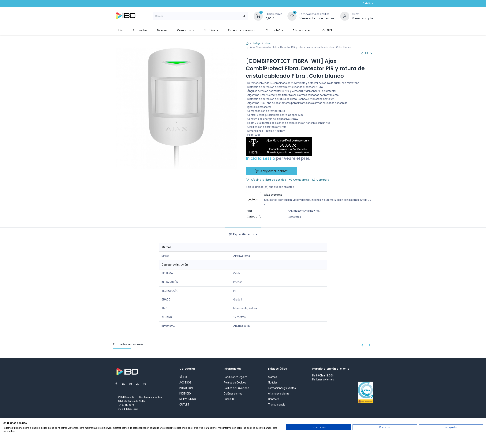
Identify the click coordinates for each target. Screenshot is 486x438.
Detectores (294, 216)
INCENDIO (185, 393)
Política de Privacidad (236, 388)
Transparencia (276, 404)
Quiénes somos (233, 393)
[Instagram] (130, 384)
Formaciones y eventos (282, 388)
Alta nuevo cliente (279, 393)
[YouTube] (137, 384)
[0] (258, 15)
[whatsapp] (144, 384)
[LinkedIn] (123, 384)
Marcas (272, 377)
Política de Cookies (235, 382)
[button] (362, 345)
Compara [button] (322, 180)
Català (367, 3)
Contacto (273, 399)
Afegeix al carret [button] (273, 171)
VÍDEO (183, 377)
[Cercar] (244, 16)
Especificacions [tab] (244, 234)
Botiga (256, 43)
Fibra (268, 43)
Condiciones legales (235, 377)
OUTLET (184, 404)
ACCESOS (185, 382)
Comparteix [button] (301, 180)
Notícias (273, 382)
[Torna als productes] (366, 53)
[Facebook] (116, 384)
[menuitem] (120, 30)
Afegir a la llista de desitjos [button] (268, 180)
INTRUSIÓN (186, 388)
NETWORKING (187, 399)
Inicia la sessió (260, 158)
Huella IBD (230, 399)
